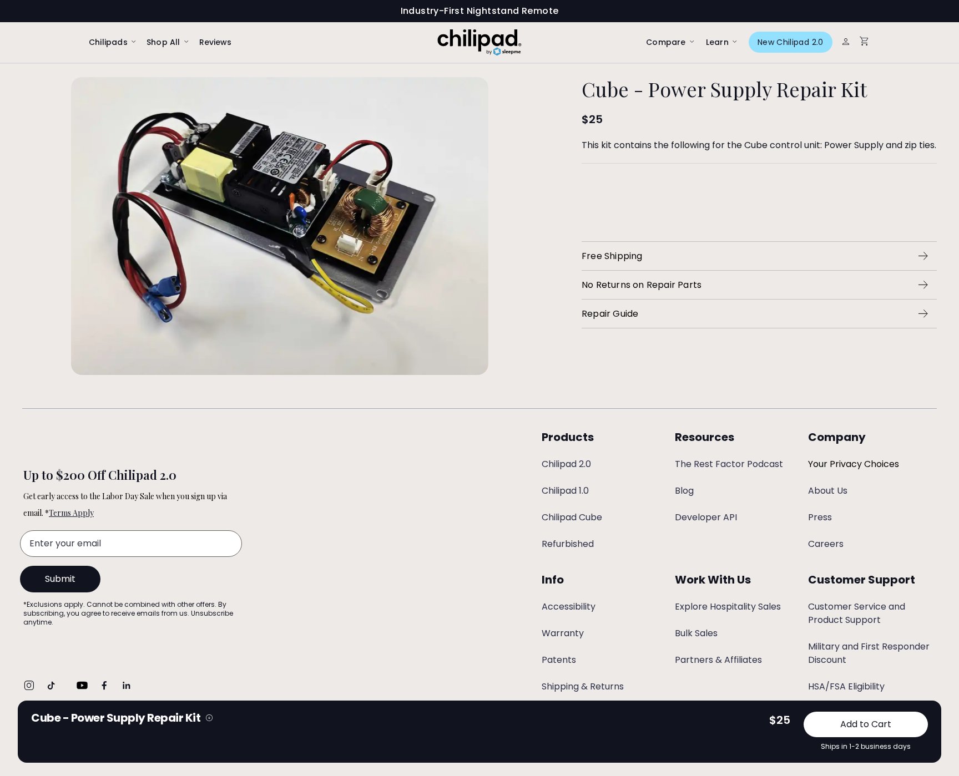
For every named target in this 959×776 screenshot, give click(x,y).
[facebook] (104, 685)
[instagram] (29, 685)
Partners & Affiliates (718, 659)
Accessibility (568, 606)
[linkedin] (126, 685)
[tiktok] (51, 685)
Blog (684, 490)
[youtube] (82, 685)
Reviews (215, 42)
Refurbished (568, 543)
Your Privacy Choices (853, 464)
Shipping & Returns (583, 686)
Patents (559, 659)
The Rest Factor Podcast (729, 464)
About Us (827, 490)
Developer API (706, 517)
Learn (717, 42)
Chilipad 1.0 (565, 490)
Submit (60, 578)
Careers (826, 543)
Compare (665, 42)
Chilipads (108, 42)
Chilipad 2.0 (566, 464)
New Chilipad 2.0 (791, 42)
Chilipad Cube (572, 517)
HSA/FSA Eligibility (846, 686)
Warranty (563, 633)
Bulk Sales (696, 633)
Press (820, 517)
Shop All (163, 42)
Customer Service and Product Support (856, 613)
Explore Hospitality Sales (728, 606)
